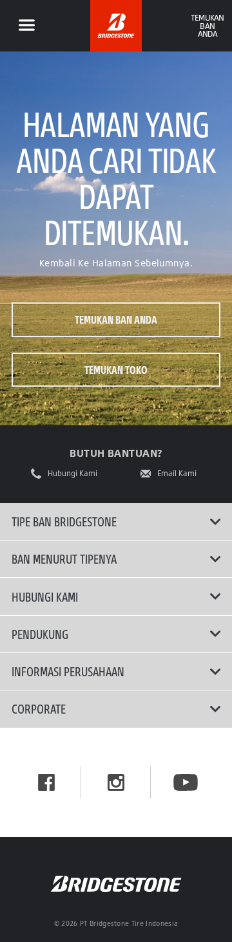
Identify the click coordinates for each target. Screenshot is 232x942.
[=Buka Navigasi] (26, 25)
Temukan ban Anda (116, 319)
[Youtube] (185, 782)
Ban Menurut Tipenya (64, 558)
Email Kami (177, 473)
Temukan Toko (116, 369)
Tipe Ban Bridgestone (64, 521)
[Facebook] (46, 782)
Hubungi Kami (72, 473)
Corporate (39, 708)
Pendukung (40, 633)
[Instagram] (116, 782)
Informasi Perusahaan (68, 671)
